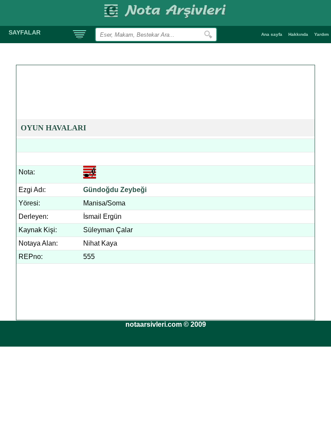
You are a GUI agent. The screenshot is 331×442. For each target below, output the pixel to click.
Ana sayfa (271, 34)
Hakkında (298, 34)
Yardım (321, 34)
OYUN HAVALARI (53, 127)
